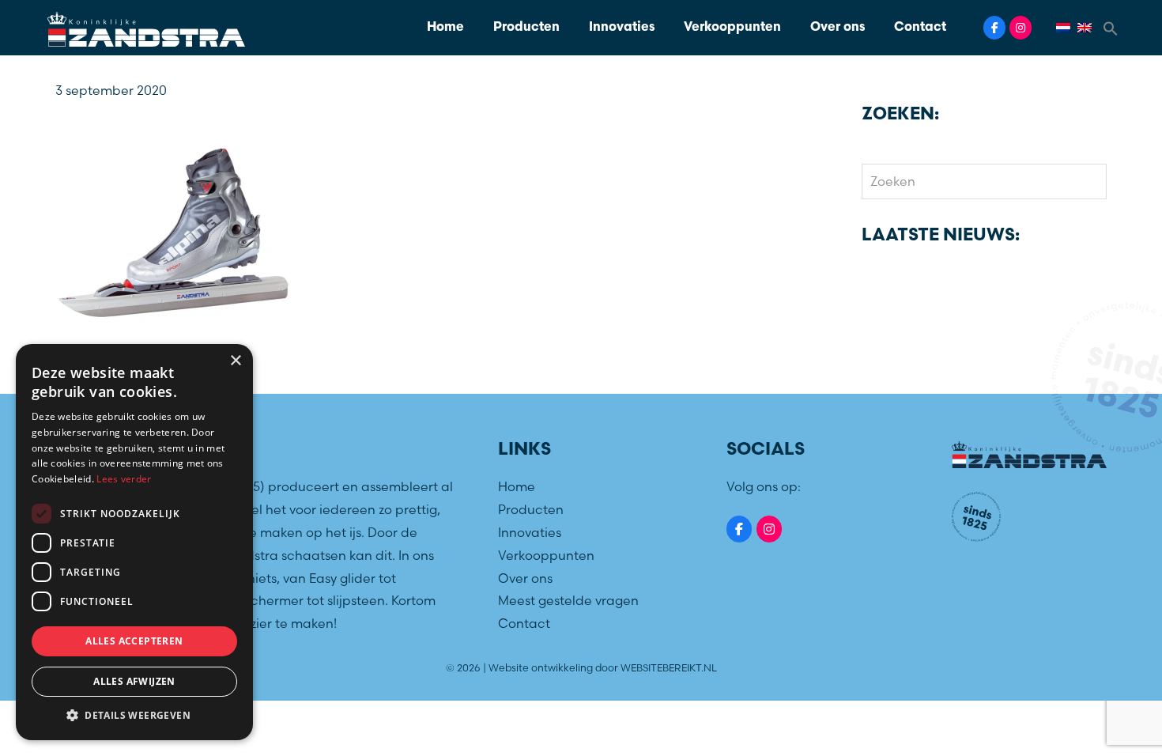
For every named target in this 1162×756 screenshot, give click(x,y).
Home (445, 27)
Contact (920, 27)
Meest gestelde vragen (568, 600)
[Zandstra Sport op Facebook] (994, 28)
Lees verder (123, 479)
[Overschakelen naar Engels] (1087, 27)
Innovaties (622, 27)
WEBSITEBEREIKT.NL (669, 668)
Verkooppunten (732, 27)
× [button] (235, 361)
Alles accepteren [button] (134, 641)
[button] (1111, 27)
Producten (526, 27)
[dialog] (134, 542)
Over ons (837, 27)
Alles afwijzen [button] (134, 681)
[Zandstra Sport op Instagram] (1020, 28)
